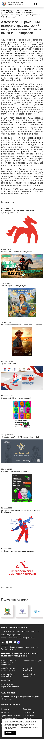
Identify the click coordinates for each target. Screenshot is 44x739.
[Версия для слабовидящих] (35, 3)
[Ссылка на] (3, 642)
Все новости (7, 588)
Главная (4, 11)
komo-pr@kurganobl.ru (11, 635)
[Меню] (41, 4)
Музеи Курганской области (21, 11)
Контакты (6, 699)
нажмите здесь (9, 728)
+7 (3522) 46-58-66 (27, 638)
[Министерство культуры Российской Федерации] (22, 611)
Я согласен (10, 733)
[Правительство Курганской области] (7, 611)
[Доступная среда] (37, 611)
